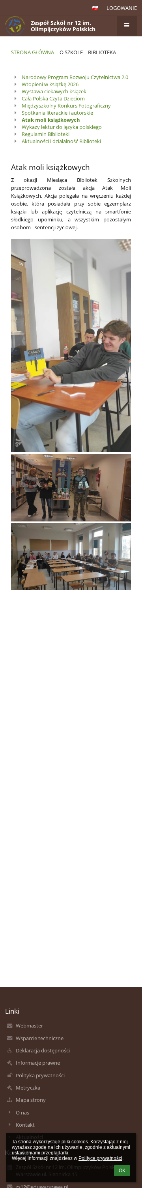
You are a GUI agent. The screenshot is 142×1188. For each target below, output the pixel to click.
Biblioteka (102, 52)
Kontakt (25, 1124)
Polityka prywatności (40, 1075)
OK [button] (122, 1170)
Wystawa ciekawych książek (54, 91)
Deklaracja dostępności (43, 1050)
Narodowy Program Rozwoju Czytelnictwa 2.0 (75, 77)
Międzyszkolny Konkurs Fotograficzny (66, 105)
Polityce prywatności (100, 1158)
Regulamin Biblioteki (45, 134)
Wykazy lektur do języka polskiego (62, 126)
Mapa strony (31, 1099)
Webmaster (29, 1025)
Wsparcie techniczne (40, 1038)
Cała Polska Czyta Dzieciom (53, 98)
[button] (95, 8)
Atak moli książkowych (51, 119)
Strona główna (32, 52)
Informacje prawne (38, 1062)
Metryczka (28, 1087)
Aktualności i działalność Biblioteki (61, 141)
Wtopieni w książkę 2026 (50, 84)
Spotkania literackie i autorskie (57, 112)
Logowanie (121, 7)
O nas (22, 1112)
